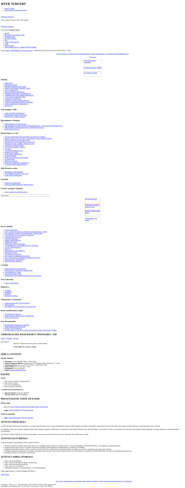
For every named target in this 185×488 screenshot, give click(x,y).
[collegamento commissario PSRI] (92, 74)
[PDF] (3, 338)
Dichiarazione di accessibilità (73, 481)
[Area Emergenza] (92, 201)
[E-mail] (15, 338)
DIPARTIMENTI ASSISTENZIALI (21, 50)
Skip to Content (9, 8)
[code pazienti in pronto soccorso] (92, 207)
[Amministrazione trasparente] (92, 63)
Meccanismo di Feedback (90, 481)
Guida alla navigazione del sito (113, 481)
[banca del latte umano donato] (92, 213)
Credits (101, 481)
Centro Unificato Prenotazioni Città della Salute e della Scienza (29, 407)
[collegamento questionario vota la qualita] (92, 221)
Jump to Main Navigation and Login (16, 10)
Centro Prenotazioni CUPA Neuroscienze (20, 410)
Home (8, 50)
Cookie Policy (128, 481)
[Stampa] (9, 338)
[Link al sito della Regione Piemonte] (7, 17)
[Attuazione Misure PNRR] (92, 69)
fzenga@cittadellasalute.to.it (17, 370)
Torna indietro (5, 474)
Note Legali (59, 481)
